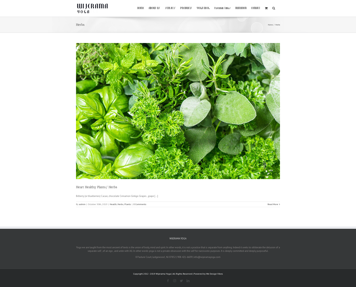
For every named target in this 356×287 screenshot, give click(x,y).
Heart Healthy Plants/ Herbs (96, 187)
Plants (127, 204)
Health (113, 204)
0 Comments (139, 204)
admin (82, 204)
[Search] (273, 8)
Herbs (120, 204)
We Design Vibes (214, 273)
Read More (273, 204)
